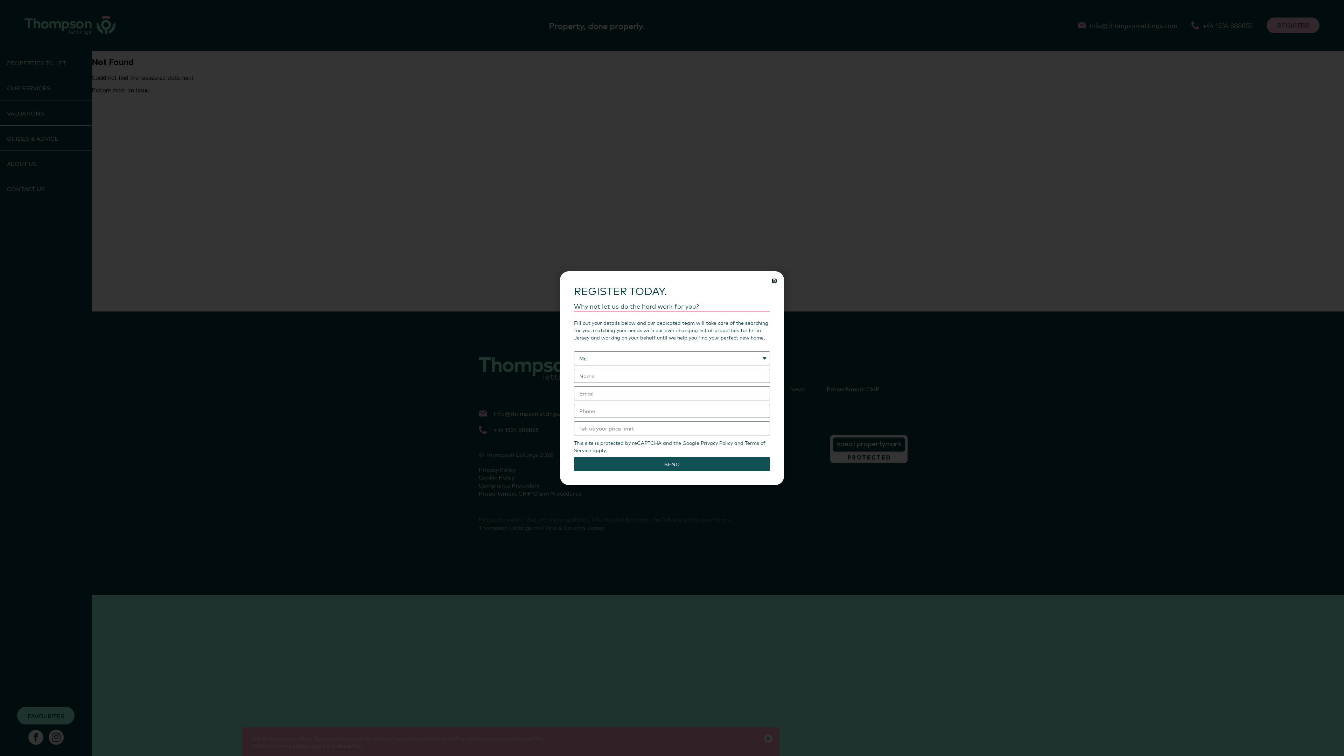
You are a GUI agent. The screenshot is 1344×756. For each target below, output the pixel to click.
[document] (672, 378)
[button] (774, 281)
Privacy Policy (717, 442)
